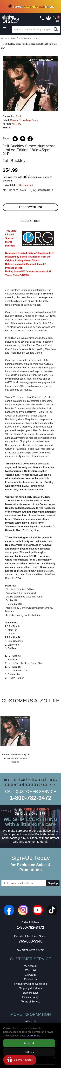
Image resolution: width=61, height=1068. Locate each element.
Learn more (33, 1035)
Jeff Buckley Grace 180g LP (15, 754)
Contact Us (30, 979)
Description (30, 221)
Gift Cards (30, 974)
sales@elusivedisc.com (30, 950)
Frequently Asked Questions (30, 983)
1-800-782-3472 (30, 797)
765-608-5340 (30, 941)
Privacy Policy (30, 997)
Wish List (30, 970)
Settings (29, 1052)
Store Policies (30, 992)
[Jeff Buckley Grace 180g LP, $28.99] (15, 731)
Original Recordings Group (24, 120)
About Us (30, 1021)
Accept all (29, 1043)
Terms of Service (30, 1001)
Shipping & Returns (30, 988)
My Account (30, 966)
